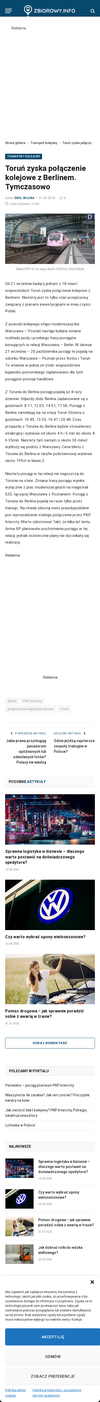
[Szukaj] (92, 11)
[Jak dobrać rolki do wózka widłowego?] (19, 1254)
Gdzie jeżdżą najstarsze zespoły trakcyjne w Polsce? (74, 746)
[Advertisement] (50, 81)
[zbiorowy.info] (50, 11)
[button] (92, 1282)
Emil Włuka (24, 198)
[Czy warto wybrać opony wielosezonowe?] (50, 905)
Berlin (12, 701)
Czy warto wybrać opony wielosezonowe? (45, 936)
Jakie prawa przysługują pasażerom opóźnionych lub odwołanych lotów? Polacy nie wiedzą (26, 751)
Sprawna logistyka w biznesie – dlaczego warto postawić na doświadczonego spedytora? (44, 857)
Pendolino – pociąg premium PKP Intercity (39, 1085)
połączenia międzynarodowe (30, 709)
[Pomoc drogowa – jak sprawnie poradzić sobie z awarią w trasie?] (50, 979)
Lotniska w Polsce (20, 1125)
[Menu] (8, 11)
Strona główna (15, 143)
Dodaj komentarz (50, 1043)
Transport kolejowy (43, 143)
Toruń (64, 709)
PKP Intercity (32, 701)
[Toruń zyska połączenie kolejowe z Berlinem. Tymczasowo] (50, 239)
